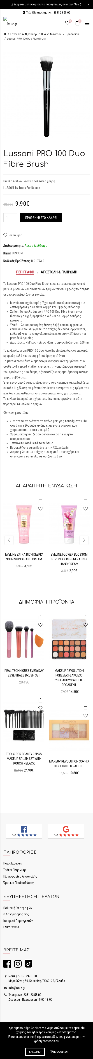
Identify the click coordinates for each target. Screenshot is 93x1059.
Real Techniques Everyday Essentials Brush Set (24, 673)
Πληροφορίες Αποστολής (20, 876)
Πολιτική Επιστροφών (17, 908)
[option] (23, 535)
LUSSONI (17, 253)
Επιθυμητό (15, 235)
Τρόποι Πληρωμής (14, 870)
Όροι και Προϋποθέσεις (18, 883)
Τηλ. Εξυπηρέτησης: (48, 12)
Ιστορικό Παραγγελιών (18, 921)
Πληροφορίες (59, 1051)
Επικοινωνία (11, 927)
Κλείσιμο (35, 1051)
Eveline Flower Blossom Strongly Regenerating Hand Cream (69, 559)
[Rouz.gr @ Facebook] (7, 966)
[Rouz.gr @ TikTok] (27, 966)
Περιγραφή (25, 272)
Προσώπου (72, 34)
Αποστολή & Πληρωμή (59, 272)
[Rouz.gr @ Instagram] (17, 966)
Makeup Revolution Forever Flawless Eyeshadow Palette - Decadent (69, 678)
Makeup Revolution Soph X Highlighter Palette (69, 763)
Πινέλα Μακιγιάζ (51, 34)
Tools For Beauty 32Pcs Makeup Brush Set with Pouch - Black (24, 758)
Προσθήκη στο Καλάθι (41, 217)
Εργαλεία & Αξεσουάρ (23, 34)
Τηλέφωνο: (24, 995)
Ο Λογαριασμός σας (16, 914)
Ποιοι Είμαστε (12, 863)
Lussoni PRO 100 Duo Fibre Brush (26, 38)
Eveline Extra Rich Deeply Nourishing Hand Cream (24, 556)
